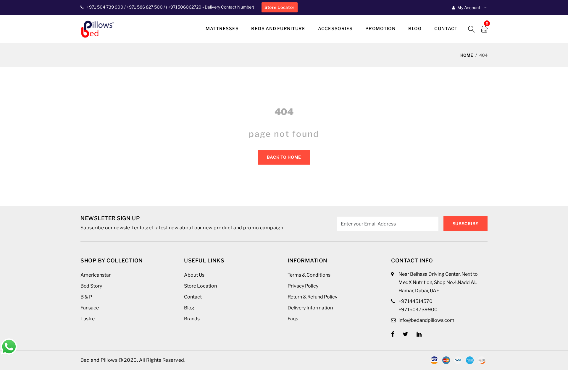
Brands (192, 319)
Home (466, 55)
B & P (86, 297)
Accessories (335, 28)
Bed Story (91, 286)
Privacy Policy (303, 286)
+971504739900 (418, 309)
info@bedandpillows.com (426, 320)
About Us (194, 275)
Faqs (293, 319)
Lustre (87, 319)
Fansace (89, 308)
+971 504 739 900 (105, 6)
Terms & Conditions (309, 275)
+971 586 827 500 (145, 6)
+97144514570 (415, 301)
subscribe (465, 223)
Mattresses (222, 28)
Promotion (380, 28)
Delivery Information (310, 308)
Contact (446, 28)
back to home (284, 157)
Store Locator (279, 7)
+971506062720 (184, 6)
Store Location (200, 286)
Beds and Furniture (278, 28)
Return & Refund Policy (312, 297)
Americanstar (95, 275)
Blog (415, 28)
